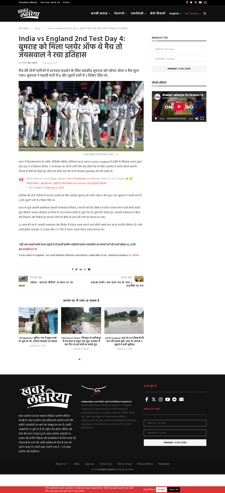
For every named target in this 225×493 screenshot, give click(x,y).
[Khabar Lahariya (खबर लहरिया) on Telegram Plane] (174, 399)
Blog (38, 28)
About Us (61, 464)
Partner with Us (50, 2)
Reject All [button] (173, 489)
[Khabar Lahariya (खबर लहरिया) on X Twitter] (153, 399)
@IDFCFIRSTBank (63, 183)
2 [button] (82, 359)
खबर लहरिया (23, 28)
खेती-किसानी (157, 14)
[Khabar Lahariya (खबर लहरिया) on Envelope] (181, 399)
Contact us (105, 464)
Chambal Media (28, 2)
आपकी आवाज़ (99, 14)
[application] (179, 106)
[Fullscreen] (202, 118)
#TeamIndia (79, 179)
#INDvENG (32, 183)
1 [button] (79, 359)
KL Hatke (192, 14)
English (174, 14)
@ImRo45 (46, 183)
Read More (149, 489)
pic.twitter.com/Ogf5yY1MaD (89, 183)
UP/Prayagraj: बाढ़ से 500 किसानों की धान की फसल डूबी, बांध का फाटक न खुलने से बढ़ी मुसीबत (124, 341)
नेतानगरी (119, 14)
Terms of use (124, 464)
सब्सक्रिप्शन (28, 249)
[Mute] (196, 118)
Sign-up (89, 464)
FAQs (77, 464)
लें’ (35, 249)
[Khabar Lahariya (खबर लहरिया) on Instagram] (160, 399)
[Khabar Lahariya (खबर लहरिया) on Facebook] (147, 399)
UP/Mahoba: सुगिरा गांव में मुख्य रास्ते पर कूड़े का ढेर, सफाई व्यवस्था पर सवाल (38, 339)
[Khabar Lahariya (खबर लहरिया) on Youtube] (167, 399)
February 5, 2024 (54, 188)
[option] (38, 327)
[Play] (156, 118)
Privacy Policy (145, 464)
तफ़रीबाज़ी (137, 14)
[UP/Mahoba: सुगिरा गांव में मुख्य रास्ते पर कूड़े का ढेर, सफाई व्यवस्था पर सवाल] (38, 320)
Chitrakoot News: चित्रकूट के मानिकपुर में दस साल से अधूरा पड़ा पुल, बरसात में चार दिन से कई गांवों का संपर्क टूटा (81, 341)
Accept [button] (161, 489)
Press (66, 2)
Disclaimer (164, 464)
